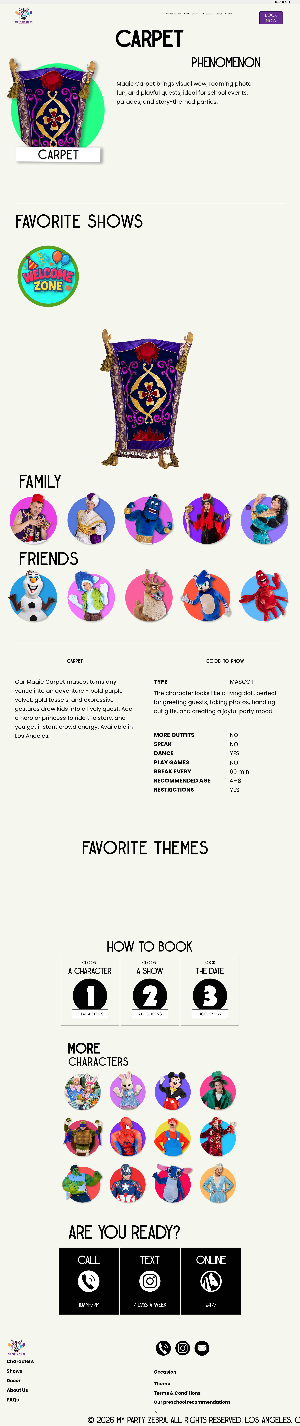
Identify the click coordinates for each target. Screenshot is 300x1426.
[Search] (156, 1412)
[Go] (248, 507)
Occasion (165, 1372)
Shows (14, 1371)
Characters (20, 1361)
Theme (162, 1383)
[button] (228, 14)
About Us (17, 1390)
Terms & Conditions (177, 1393)
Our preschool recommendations (192, 1402)
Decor (14, 1380)
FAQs (13, 1400)
